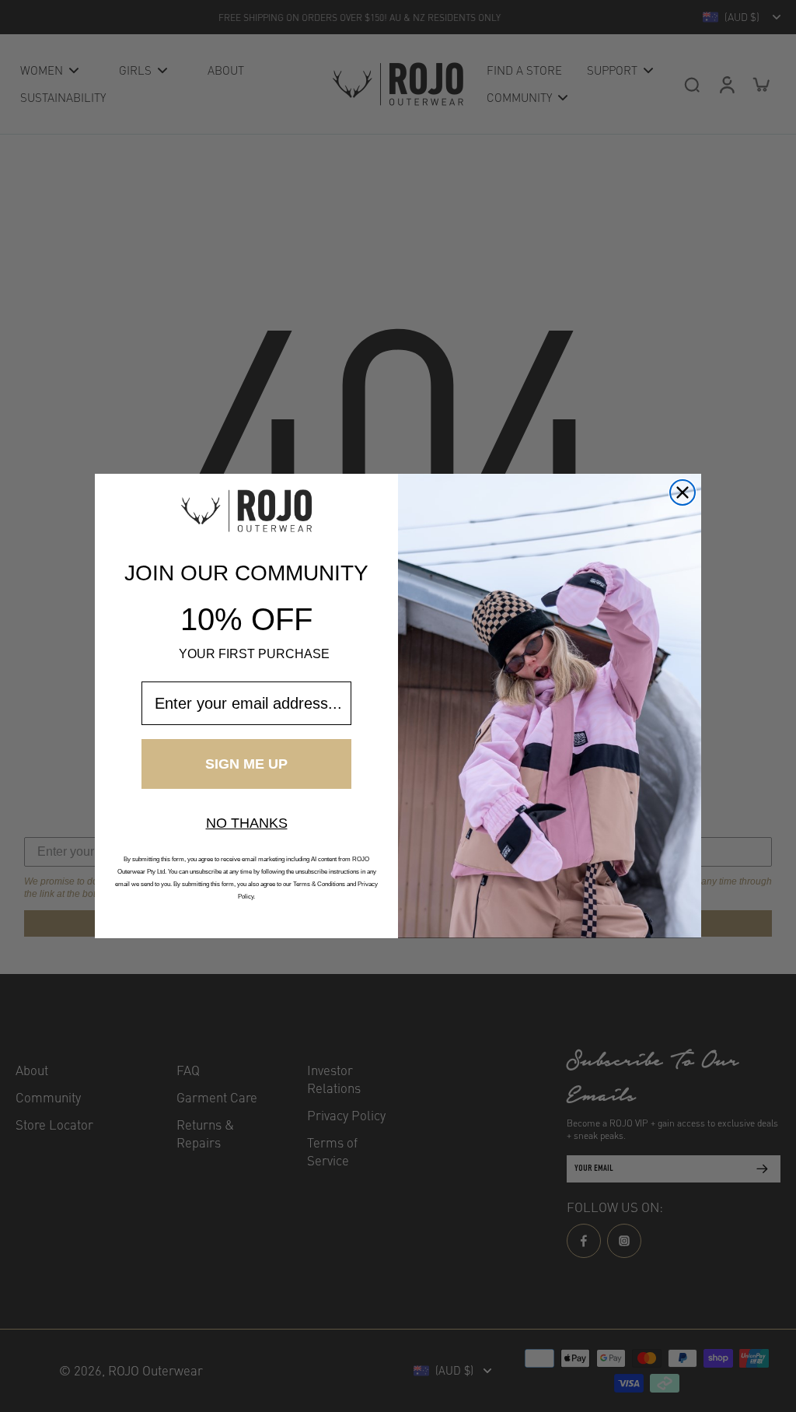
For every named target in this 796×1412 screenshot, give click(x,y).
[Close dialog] (682, 492)
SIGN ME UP (246, 764)
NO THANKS (247, 823)
